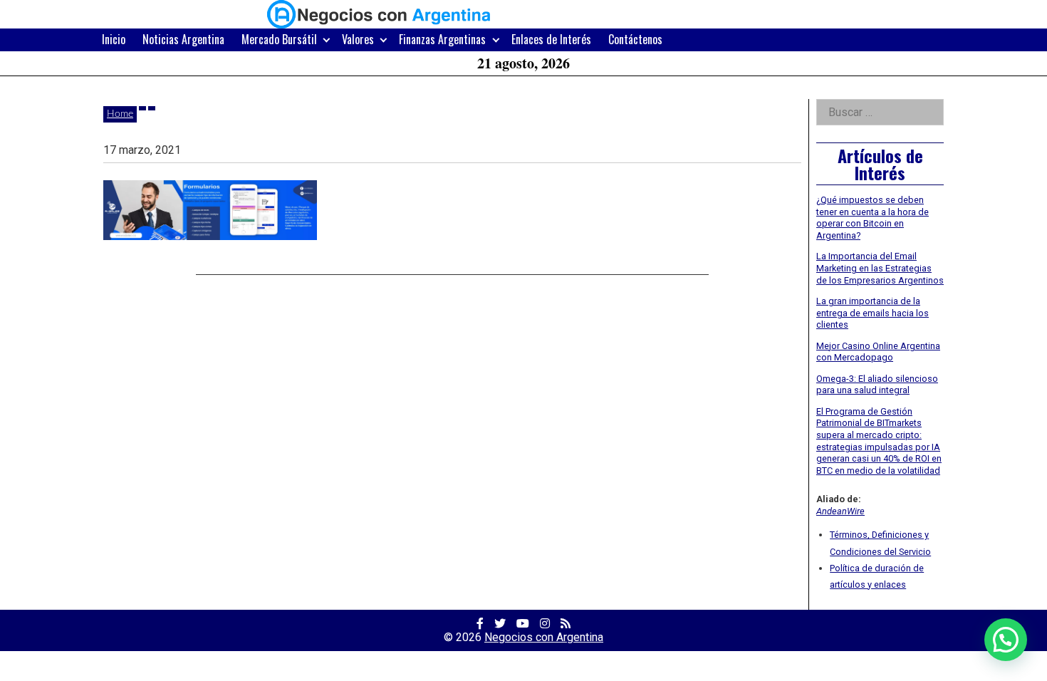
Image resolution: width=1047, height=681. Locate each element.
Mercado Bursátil (279, 39)
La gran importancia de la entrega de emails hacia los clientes (872, 313)
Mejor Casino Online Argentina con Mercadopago (878, 351)
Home (120, 114)
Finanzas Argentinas (442, 39)
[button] (1005, 639)
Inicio (113, 39)
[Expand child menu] (326, 39)
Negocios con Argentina (543, 637)
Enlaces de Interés (551, 39)
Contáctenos (635, 39)
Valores (358, 39)
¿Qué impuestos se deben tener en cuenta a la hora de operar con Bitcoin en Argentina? (872, 217)
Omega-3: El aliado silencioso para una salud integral (877, 384)
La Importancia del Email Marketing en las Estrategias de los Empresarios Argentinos (880, 268)
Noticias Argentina (183, 39)
